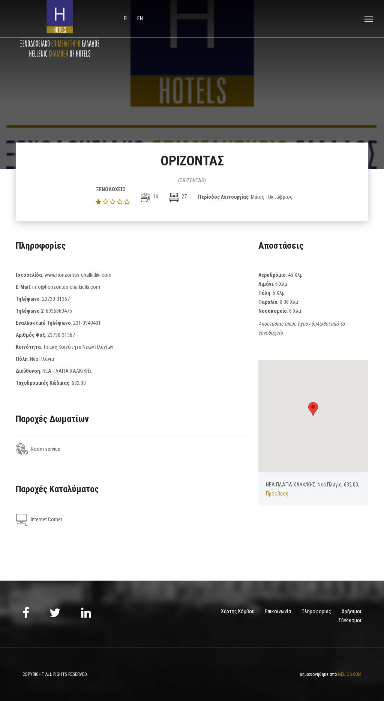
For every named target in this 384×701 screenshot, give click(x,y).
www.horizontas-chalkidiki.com (77, 275)
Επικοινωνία (278, 611)
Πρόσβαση (277, 494)
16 (155, 197)
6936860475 (59, 311)
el (127, 18)
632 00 (79, 383)
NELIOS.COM (350, 674)
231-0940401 (87, 323)
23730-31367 (56, 299)
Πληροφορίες (316, 611)
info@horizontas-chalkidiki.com (66, 287)
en (140, 18)
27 (183, 197)
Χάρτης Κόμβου (238, 611)
